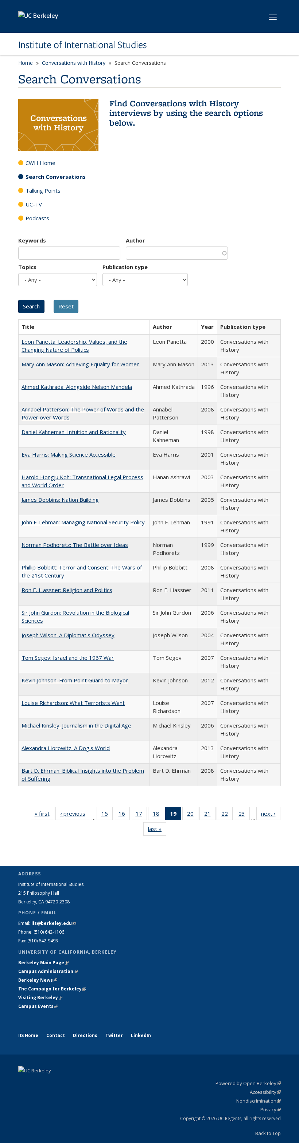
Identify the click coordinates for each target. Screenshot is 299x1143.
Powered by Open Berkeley (248, 1083)
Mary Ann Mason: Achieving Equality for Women (81, 364)
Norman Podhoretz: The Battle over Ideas (75, 544)
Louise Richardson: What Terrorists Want (73, 702)
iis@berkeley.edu (53, 923)
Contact (55, 1035)
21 (209, 815)
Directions (85, 1035)
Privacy (270, 1109)
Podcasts (37, 218)
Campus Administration (48, 971)
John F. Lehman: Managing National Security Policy (83, 522)
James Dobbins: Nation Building (60, 499)
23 (244, 815)
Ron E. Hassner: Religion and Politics (67, 590)
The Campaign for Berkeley (52, 989)
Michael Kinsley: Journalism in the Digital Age (76, 725)
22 (227, 815)
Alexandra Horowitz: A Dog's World (66, 748)
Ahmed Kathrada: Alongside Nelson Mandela (77, 386)
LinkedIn (141, 1035)
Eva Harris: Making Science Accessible (69, 454)
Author (135, 240)
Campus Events (38, 1006)
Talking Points (43, 190)
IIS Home (28, 1035)
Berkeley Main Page (43, 962)
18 (158, 815)
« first (44, 815)
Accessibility (265, 1092)
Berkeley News (37, 980)
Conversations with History (73, 62)
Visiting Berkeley (40, 997)
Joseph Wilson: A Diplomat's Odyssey (68, 635)
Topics (27, 267)
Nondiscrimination (258, 1100)
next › (270, 815)
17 (141, 815)
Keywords (32, 240)
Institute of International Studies (82, 44)
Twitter (114, 1035)
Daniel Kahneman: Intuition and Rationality (74, 431)
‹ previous (75, 815)
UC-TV (34, 204)
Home (25, 62)
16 (124, 815)
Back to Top (268, 1133)
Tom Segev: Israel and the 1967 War (68, 657)
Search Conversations (56, 176)
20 (192, 815)
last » (157, 830)
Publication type (125, 267)
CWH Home (40, 162)
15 (107, 815)
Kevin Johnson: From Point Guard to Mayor (75, 680)
